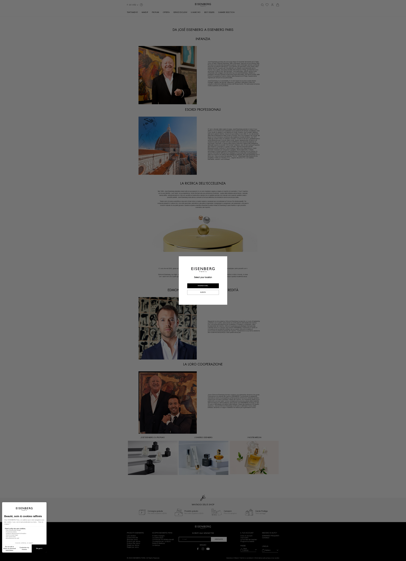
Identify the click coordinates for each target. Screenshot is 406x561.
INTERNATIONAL (203, 285)
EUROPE (203, 292)
